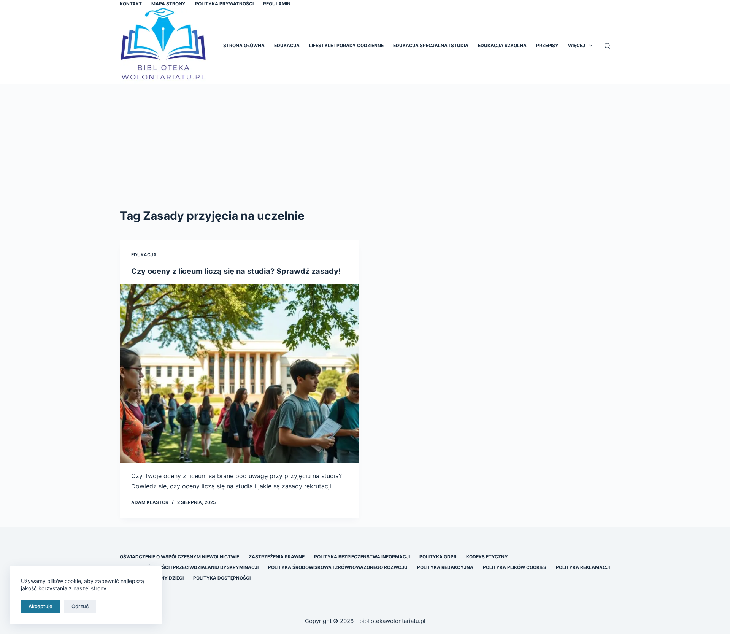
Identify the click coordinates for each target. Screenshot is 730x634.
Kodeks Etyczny (487, 556)
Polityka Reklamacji (583, 567)
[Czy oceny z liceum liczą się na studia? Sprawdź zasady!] (239, 374)
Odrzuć (80, 606)
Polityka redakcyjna (445, 567)
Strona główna (244, 45)
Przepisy (547, 45)
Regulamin (276, 3)
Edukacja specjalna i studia (430, 45)
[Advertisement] (365, 140)
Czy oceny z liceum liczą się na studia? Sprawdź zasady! (236, 271)
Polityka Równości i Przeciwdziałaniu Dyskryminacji (189, 567)
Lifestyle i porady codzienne (346, 45)
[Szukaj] (607, 46)
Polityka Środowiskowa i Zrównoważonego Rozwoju (338, 567)
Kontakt (131, 3)
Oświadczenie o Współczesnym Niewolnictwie (179, 556)
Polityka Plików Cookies (514, 567)
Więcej (576, 45)
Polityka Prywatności (224, 3)
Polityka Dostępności (222, 578)
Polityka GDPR (438, 556)
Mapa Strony (168, 3)
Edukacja (287, 45)
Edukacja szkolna (502, 45)
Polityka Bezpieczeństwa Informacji (362, 556)
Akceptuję (40, 606)
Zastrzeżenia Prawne (277, 556)
